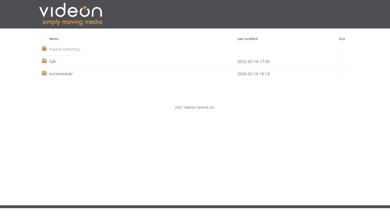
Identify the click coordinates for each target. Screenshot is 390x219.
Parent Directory (64, 49)
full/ (52, 61)
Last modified (247, 39)
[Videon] (51, 24)
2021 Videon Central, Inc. (195, 107)
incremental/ (61, 73)
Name (54, 39)
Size (342, 39)
